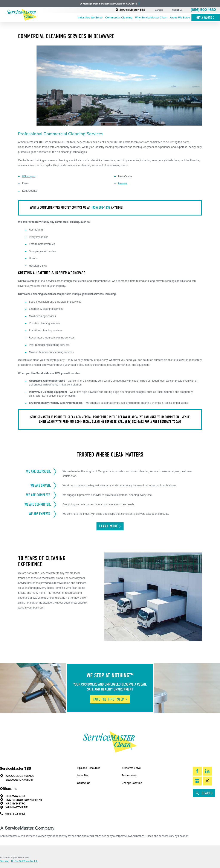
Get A (204, 18)
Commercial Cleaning (118, 17)
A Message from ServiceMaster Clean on (108, 3)
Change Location (132, 783)
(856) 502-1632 (203, 10)
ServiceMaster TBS (132, 10)
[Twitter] (207, 781)
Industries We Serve (90, 17)
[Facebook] (197, 771)
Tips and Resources (88, 768)
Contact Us (83, 783)
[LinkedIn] (207, 771)
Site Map (4, 861)
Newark (122, 183)
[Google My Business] (197, 781)
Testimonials (129, 775)
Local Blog (83, 775)
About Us (177, 10)
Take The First (108, 699)
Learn (108, 526)
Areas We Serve (180, 17)
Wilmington (28, 176)
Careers (159, 10)
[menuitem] (90, 18)
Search (207, 793)
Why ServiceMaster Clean (151, 17)
